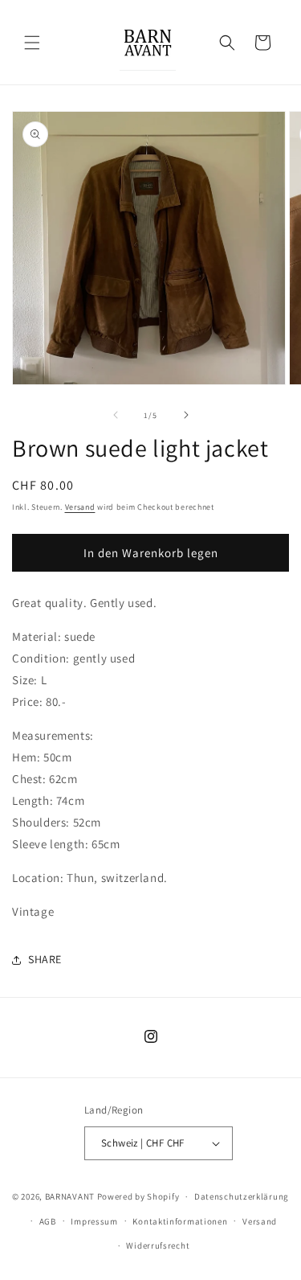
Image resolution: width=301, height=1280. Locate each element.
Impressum (94, 1221)
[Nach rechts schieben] (186, 415)
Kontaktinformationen (179, 1221)
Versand (80, 507)
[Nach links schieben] (115, 415)
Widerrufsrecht (157, 1245)
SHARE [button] (45, 959)
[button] (32, 42)
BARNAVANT (70, 1196)
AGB (47, 1221)
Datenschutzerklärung (241, 1196)
